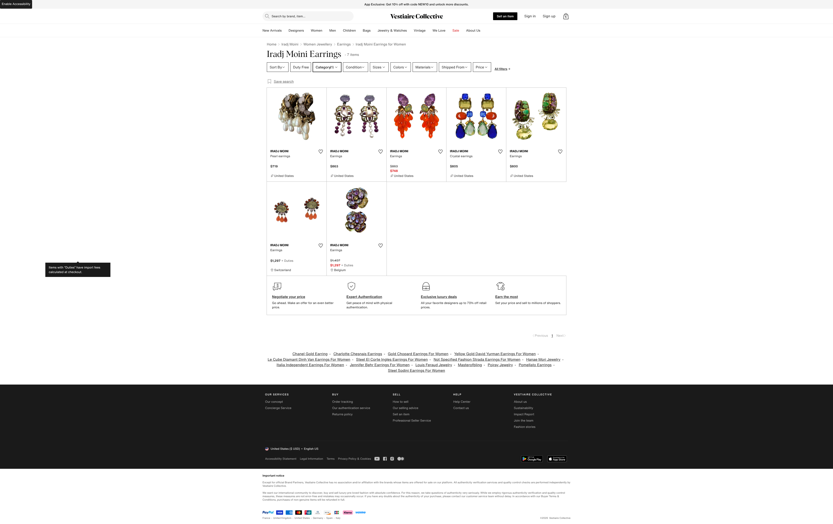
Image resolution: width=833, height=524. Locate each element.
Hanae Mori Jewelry (543, 359)
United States (302, 518)
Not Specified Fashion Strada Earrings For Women (477, 359)
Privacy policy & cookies (354, 459)
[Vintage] (429, 30)
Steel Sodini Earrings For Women (416, 370)
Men (332, 30)
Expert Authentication (364, 296)
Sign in (530, 16)
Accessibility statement (280, 459)
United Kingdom (282, 518)
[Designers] (307, 30)
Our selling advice (405, 408)
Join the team (523, 420)
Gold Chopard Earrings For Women (418, 354)
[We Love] (449, 30)
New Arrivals (272, 30)
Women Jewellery (317, 44)
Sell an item (505, 16)
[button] (566, 16)
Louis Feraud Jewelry (433, 365)
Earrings (344, 44)
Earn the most (506, 296)
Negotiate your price (288, 296)
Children (349, 30)
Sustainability (523, 408)
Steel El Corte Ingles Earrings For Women (392, 359)
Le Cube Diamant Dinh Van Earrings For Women (309, 359)
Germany (318, 518)
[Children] (359, 30)
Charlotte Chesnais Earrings (357, 354)
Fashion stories (524, 427)
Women (316, 30)
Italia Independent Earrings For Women (310, 365)
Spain (329, 518)
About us (520, 401)
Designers (296, 30)
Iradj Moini (289, 44)
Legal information (311, 459)
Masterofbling (470, 365)
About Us (473, 30)
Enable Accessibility (16, 4)
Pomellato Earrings (535, 365)
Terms (330, 459)
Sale (456, 30)
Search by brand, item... (288, 16)
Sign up (549, 16)
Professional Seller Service (412, 420)
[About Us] (483, 30)
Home (271, 44)
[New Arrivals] (285, 30)
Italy (338, 518)
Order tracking (342, 401)
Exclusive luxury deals (439, 296)
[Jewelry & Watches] (410, 30)
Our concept (274, 401)
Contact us (461, 408)
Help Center (462, 401)
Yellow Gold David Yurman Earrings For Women (495, 354)
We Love (439, 30)
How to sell (400, 401)
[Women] (326, 30)
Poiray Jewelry (500, 365)
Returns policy (342, 414)
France (266, 518)
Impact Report (524, 414)
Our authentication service (351, 408)
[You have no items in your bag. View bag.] (566, 16)
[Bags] (374, 30)
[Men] (339, 30)
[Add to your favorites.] (320, 151)
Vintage (419, 30)
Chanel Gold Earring (310, 354)
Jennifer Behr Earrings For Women (380, 365)
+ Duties (287, 260)
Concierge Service (278, 408)
